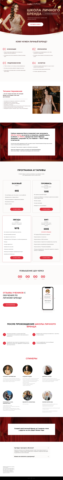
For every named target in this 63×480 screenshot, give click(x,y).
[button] (16, 209)
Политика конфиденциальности (55, 466)
